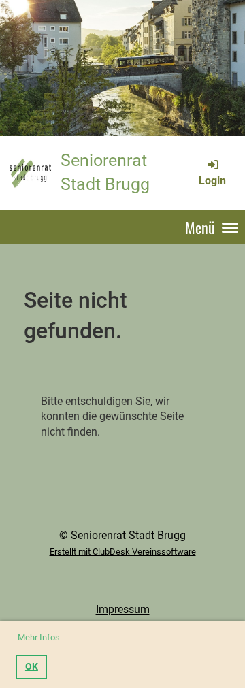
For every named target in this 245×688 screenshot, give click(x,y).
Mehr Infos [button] (39, 637)
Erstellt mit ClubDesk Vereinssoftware (123, 551)
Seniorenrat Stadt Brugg (105, 172)
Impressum (123, 609)
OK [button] (31, 666)
